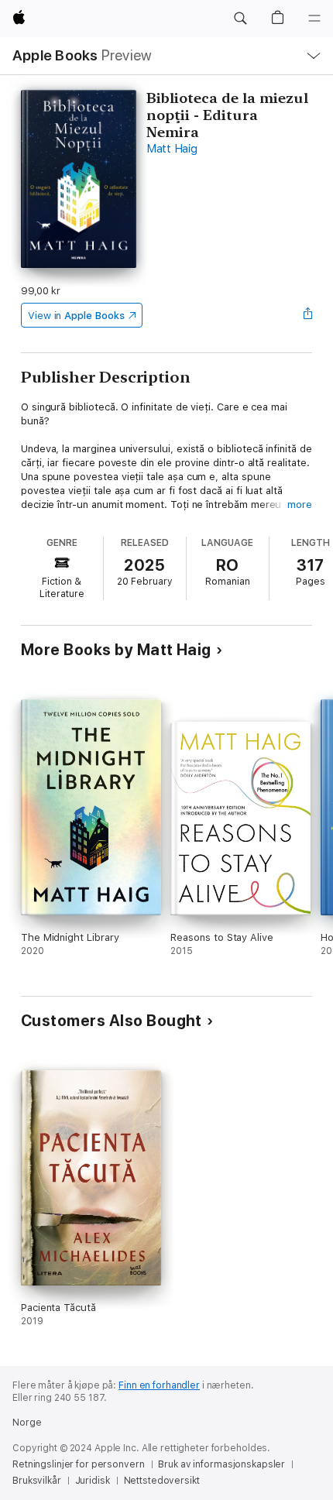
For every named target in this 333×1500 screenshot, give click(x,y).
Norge (26, 1422)
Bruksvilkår (36, 1480)
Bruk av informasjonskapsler (221, 1464)
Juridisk (92, 1480)
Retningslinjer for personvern (78, 1464)
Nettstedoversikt (162, 1480)
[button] (240, 18)
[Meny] (314, 18)
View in (76, 315)
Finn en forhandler (159, 1385)
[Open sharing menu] (307, 315)
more (299, 504)
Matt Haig (171, 149)
